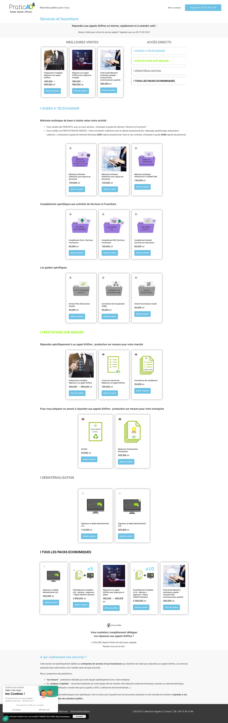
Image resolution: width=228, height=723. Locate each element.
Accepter (79, 716)
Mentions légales (153, 711)
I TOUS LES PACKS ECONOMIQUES (154, 80)
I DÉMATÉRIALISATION (147, 70)
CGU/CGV (138, 711)
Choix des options (52, 91)
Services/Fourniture (80, 711)
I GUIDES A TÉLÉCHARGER (149, 50)
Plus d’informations (63, 716)
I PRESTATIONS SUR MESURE (151, 60)
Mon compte (174, 7)
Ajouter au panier (76, 189)
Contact (167, 711)
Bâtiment (63, 711)
